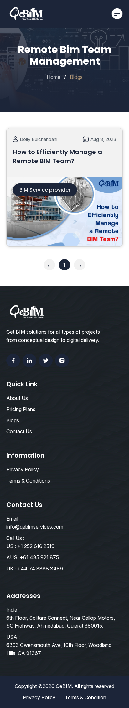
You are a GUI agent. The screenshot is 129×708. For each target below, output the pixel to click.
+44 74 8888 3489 (40, 568)
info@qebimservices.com (34, 527)
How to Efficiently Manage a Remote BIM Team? (57, 156)
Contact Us (19, 431)
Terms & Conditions (28, 481)
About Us (17, 398)
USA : (13, 637)
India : (13, 610)
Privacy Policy (22, 469)
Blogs (12, 420)
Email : (13, 519)
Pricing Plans (20, 409)
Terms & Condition (85, 697)
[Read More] (64, 238)
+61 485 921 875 (39, 557)
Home (53, 77)
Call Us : (15, 538)
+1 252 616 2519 (35, 546)
